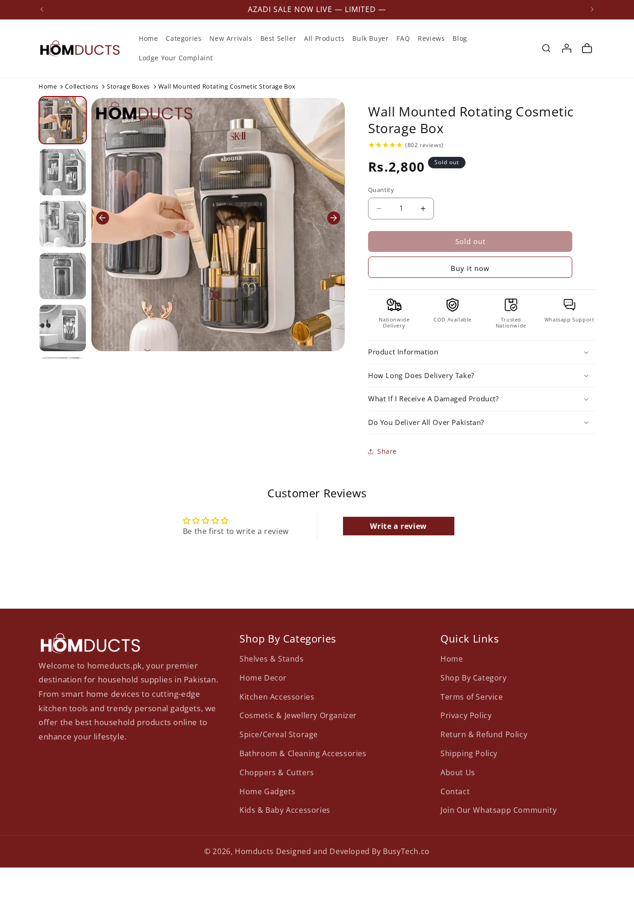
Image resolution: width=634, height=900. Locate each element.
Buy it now (470, 268)
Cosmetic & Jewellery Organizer (298, 715)
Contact (455, 791)
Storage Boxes (128, 86)
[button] (546, 48)
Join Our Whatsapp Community (498, 810)
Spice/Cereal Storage (278, 734)
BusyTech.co (406, 851)
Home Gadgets (267, 791)
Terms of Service (471, 696)
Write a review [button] (398, 526)
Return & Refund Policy (483, 734)
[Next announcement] (592, 9)
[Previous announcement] (42, 9)
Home (48, 86)
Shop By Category (473, 677)
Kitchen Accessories (276, 696)
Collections (81, 86)
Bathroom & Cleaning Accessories (303, 753)
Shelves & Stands (271, 658)
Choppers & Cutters (276, 772)
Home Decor (263, 677)
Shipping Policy (469, 753)
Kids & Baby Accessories (284, 810)
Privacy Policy (466, 715)
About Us (457, 772)
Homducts (254, 851)
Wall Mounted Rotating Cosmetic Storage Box (471, 120)
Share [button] (387, 451)
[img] (385, 145)
